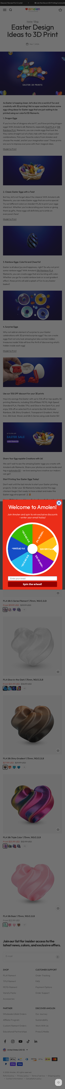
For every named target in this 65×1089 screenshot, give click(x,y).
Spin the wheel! (32, 584)
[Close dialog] (59, 503)
